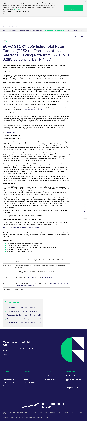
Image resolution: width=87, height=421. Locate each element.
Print (82, 36)
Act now (5, 354)
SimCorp (66, 412)
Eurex (4, 412)
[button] (4, 11)
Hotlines (26, 379)
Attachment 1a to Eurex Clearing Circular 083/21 (24, 307)
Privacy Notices (17, 9)
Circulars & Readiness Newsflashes (21, 26)
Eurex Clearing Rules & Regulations (33, 417)
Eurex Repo (20, 412)
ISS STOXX (73, 412)
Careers (5, 385)
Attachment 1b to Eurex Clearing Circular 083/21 (24, 311)
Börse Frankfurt (43, 412)
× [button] (85, 1)
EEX (26, 412)
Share (76, 36)
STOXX (60, 412)
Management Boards (8, 379)
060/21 (32, 84)
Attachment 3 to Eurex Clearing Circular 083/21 (24, 319)
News (68, 30)
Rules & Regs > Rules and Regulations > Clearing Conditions (21, 227)
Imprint (21, 417)
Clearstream (53, 412)
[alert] (43, 8)
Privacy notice (13, 417)
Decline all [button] (73, 9)
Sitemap (47, 417)
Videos (75, 30)
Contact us (27, 376)
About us (5, 376)
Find (12, 26)
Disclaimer (5, 417)
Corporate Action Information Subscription (31, 30)
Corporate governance (9, 382)
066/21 (10, 84)
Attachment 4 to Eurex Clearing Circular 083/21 (24, 322)
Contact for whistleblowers (31, 382)
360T (31, 412)
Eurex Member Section (72, 376)
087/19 (44, 277)
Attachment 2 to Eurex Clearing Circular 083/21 (24, 315)
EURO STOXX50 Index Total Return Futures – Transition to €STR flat (45, 109)
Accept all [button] (73, 6)
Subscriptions (11, 132)
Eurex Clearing (6, 26)
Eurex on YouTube (50, 379)
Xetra (36, 412)
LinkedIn (47, 376)
